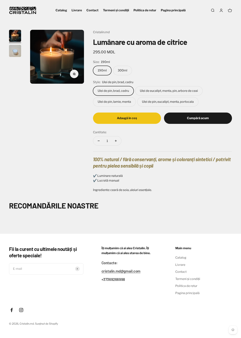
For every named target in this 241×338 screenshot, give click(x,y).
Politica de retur (144, 10)
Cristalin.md (101, 32)
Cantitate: (100, 132)
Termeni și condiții (116, 10)
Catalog (61, 10)
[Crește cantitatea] (115, 140)
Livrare (77, 10)
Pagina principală (173, 10)
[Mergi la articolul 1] (15, 36)
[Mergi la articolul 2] (15, 51)
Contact (92, 10)
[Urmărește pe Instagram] (21, 310)
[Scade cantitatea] (98, 140)
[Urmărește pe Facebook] (11, 310)
